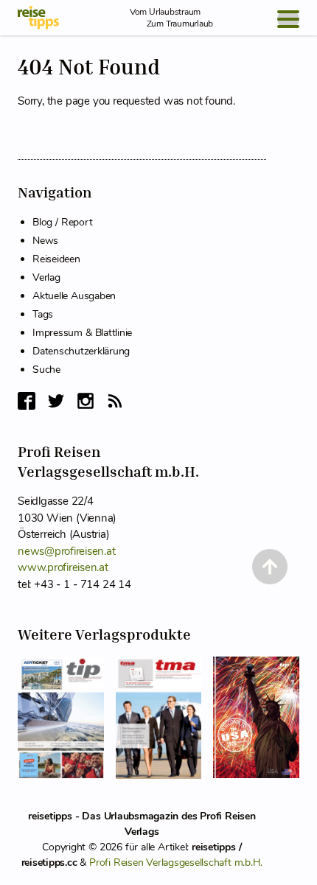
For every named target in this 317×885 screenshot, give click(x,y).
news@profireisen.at (66, 551)
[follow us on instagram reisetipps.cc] (85, 401)
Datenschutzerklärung (81, 351)
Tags (42, 314)
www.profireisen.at (63, 567)
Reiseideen (56, 259)
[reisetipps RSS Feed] (115, 401)
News (45, 241)
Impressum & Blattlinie (82, 333)
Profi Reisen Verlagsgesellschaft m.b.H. (175, 863)
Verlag (46, 277)
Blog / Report (62, 222)
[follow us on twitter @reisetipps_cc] (56, 401)
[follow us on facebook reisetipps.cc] (26, 401)
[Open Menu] (288, 19)
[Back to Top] (270, 566)
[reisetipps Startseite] (38, 17)
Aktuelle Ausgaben (74, 296)
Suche (46, 370)
